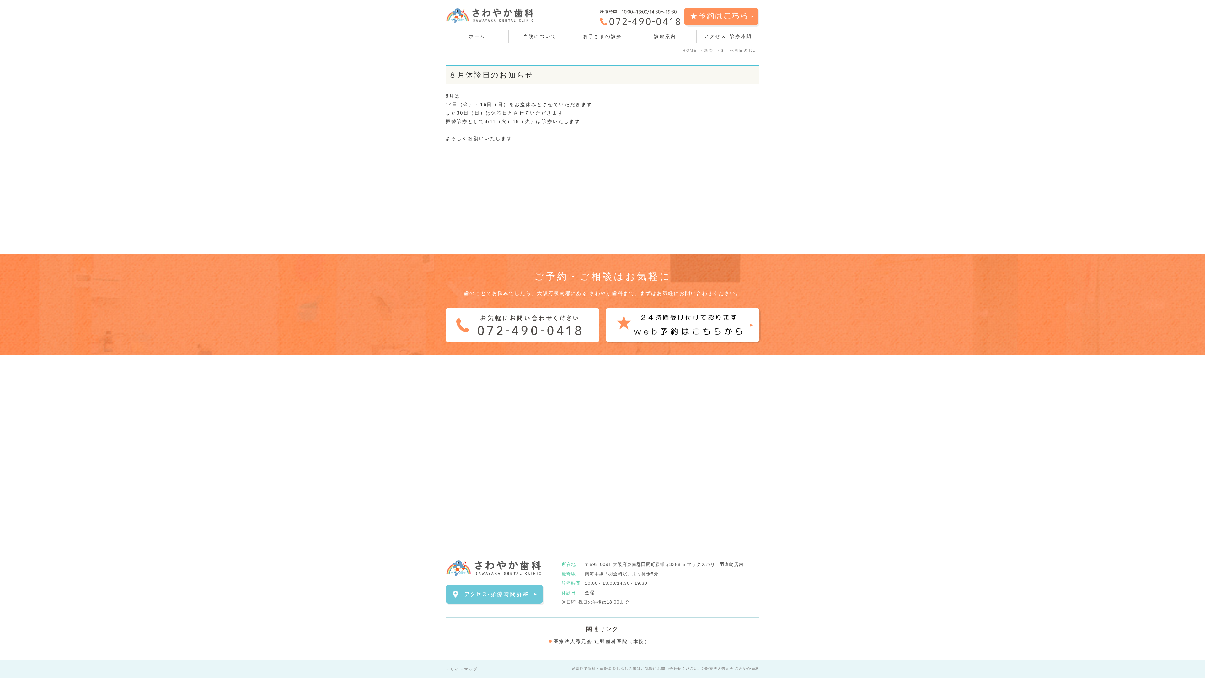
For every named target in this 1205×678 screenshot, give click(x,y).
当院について (539, 36)
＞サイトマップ (462, 669)
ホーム (477, 36)
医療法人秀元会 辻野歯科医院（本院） (602, 641)
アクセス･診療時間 (728, 36)
